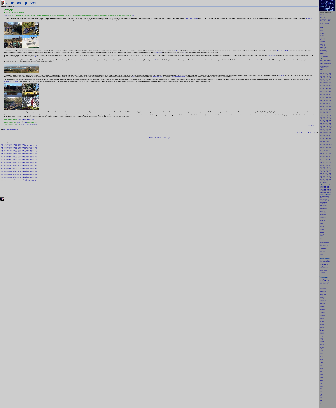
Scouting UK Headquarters (178, 76)
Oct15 (29, 160)
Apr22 (11, 150)
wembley (321, 366)
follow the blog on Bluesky (325, 19)
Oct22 (29, 150)
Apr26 (11, 144)
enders (323, 321)
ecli (320, 377)
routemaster (322, 318)
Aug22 (23, 150)
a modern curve (158, 52)
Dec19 (36, 154)
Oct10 (29, 168)
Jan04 (2, 177)
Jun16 (17, 159)
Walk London (308, 18)
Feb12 (5, 165)
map (33, 119)
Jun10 (17, 168)
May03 (14, 179)
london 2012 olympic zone (325, 261)
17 (29, 124)
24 (36, 124)
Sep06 (26, 174)
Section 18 (6, 15)
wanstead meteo (323, 47)
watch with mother (323, 285)
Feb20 (5, 153)
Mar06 (8, 174)
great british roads (323, 206)
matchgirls (322, 344)
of (10, 81)
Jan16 (2, 159)
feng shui (321, 354)
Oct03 (29, 179)
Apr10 (11, 168)
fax (321, 394)
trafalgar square (323, 215)
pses (322, 377)
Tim (31, 121)
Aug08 (23, 171)
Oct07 (29, 172)
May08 (14, 171)
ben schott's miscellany (324, 282)
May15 (14, 160)
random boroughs (323, 209)
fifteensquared (322, 42)
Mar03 (8, 179)
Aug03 (23, 179)
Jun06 (17, 174)
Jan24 (2, 147)
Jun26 (17, 144)
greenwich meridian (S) (324, 200)
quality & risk (322, 250)
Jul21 (20, 151)
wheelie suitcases (323, 289)
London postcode (271, 55)
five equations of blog (324, 245)
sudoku (321, 389)
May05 (14, 176)
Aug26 (23, 144)
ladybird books (322, 297)
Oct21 (29, 151)
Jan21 (2, 151)
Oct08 (29, 171)
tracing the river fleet (324, 267)
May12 (14, 165)
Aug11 (22, 166)
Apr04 (11, 177)
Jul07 (20, 172)
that (156, 59)
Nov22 (32, 150)
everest (321, 386)
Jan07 (2, 172)
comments (322, 341)
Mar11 (8, 166)
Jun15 (17, 160)
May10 (14, 168)
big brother (322, 330)
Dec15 (36, 160)
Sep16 (26, 159)
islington (321, 368)
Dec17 (36, 157)
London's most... (323, 69)
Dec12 (36, 165)
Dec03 (36, 179)
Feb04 (5, 177)
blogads (321, 376)
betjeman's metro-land (324, 264)
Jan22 (2, 150)
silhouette (6, 81)
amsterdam (322, 324)
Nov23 (32, 148)
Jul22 (20, 150)
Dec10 (36, 168)
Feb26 (5, 144)
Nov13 (32, 163)
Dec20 (36, 153)
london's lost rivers (323, 203)
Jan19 (2, 154)
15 (27, 124)
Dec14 (36, 162)
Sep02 (26, 180)
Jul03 (20, 179)
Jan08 (2, 171)
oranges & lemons (323, 208)
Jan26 (2, 144)
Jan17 (2, 157)
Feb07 (5, 172)
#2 (325, 280)
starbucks (321, 353)
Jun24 (17, 147)
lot (320, 403)
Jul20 (20, 153)
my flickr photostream (324, 23)
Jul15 (20, 160)
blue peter (322, 342)
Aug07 (23, 172)
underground (325, 283)
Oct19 (29, 154)
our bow (321, 27)
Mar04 (8, 177)
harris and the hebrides (324, 263)
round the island (323, 45)
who (323, 338)
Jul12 (20, 165)
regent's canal (322, 223)
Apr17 (11, 157)
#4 (329, 280)
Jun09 (327, 150)
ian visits (321, 30)
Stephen (20, 121)
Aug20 (23, 153)
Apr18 (11, 156)
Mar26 (8, 144)
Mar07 (8, 172)
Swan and (279, 50)
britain (322, 326)
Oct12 (29, 165)
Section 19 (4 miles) (21, 122)
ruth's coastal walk (323, 51)
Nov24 (32, 147)
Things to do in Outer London (326, 60)
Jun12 (17, 165)
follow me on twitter (324, 16)
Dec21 (36, 151)
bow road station (323, 211)
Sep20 (26, 153)
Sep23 (26, 148)
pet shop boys (322, 306)
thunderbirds (322, 316)
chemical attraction (323, 248)
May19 (14, 154)
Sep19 (26, 154)
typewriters (322, 336)
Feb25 (5, 145)
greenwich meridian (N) (324, 199)
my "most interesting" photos (325, 260)
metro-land (322, 232)
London (16, 81)
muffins (321, 388)
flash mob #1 (322, 280)
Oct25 (29, 145)
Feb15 (5, 160)
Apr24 (11, 147)
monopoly (321, 350)
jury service (322, 329)
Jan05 (2, 176)
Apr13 (11, 163)
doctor (321, 338)
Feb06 (5, 174)
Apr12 (11, 165)
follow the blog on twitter (325, 17)
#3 (327, 280)
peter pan (321, 351)
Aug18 (23, 156)
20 (31, 124)
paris (320, 401)
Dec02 (36, 180)
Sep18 (26, 156)
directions (29, 119)
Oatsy (27, 121)
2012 (324, 303)
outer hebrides (322, 301)
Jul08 (20, 171)
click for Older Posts (305, 132)
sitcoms (321, 382)
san (320, 315)
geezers (325, 279)
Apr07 (11, 172)
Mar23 (8, 148)
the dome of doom (323, 247)
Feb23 (5, 148)
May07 (14, 172)
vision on (321, 360)
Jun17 (17, 157)
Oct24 (29, 147)
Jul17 (20, 157)
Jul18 (20, 156)
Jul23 (20, 148)
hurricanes (322, 345)
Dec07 (36, 172)
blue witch (322, 35)
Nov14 (32, 162)
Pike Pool (285, 50)
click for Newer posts (10, 130)
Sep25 (26, 145)
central (12, 81)
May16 (14, 159)
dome (321, 398)
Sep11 (25, 166)
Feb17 (5, 157)
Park (283, 75)
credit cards (322, 327)
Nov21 (32, 151)
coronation (322, 339)
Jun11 (17, 166)
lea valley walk (322, 220)
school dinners (322, 304)
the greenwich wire (323, 53)
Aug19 (23, 154)
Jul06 (20, 174)
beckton (321, 374)
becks (321, 397)
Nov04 (32, 177)
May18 (14, 156)
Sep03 (26, 179)
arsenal (321, 380)
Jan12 (2, 165)
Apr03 (11, 179)
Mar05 (8, 176)
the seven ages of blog (324, 242)
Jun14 (17, 162)
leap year (321, 356)
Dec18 (36, 156)
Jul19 (20, 154)
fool (322, 256)
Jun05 (17, 176)
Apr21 (11, 151)
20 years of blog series (324, 66)
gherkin (321, 383)
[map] (133, 15)
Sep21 (26, 151)
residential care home (37, 56)
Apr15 (11, 160)
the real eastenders (323, 202)
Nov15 (32, 160)
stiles (258, 59)
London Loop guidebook (192, 18)
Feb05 (5, 176)
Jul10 (20, 168)
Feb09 (327, 152)
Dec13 (36, 163)
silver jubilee (322, 226)
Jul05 (20, 176)
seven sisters (322, 272)
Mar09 (324, 152)
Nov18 (32, 156)
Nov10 (32, 168)
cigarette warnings (323, 286)
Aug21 (23, 151)
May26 (14, 144)
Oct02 (30, 180)
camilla (321, 391)
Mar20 (8, 153)
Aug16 (23, 159)
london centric (322, 38)
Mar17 (8, 157)
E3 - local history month (324, 197)
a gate (133, 76)
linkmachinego (322, 44)
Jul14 (20, 162)
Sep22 (26, 150)
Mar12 (8, 165)
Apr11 (11, 166)
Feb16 (5, 159)
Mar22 (8, 150)
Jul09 (324, 150)
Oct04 (29, 177)
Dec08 (36, 171)
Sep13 (26, 163)
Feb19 (5, 154)
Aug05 (23, 176)
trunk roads (322, 323)
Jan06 (2, 174)
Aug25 (23, 145)
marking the (322, 266)
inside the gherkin (323, 270)
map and (24, 119)
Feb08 (5, 171)
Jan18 (2, 156)
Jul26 (20, 144)
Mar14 (8, 162)
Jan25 (2, 145)
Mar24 (8, 147)
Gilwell (280, 75)
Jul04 (20, 177)
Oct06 (29, 174)
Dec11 (35, 166)
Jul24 (20, 147)
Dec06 (36, 174)
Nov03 (32, 179)
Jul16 (20, 159)
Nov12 (32, 165)
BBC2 (321, 400)
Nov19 (32, 154)
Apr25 (11, 145)
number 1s (322, 333)
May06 (14, 174)
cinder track (79, 59)
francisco (323, 315)
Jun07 (17, 172)
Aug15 (23, 160)
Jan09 (330, 152)
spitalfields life (322, 41)
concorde (321, 365)
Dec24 (36, 147)
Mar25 (8, 145)
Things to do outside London (325, 61)
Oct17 (29, 157)
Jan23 (2, 148)
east (320, 321)
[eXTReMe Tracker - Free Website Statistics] (2, 200)
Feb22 (5, 150)
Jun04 (17, 177)
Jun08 (17, 171)
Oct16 (29, 159)
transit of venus (323, 292)
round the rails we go (324, 54)
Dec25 (36, 145)
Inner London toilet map (324, 64)
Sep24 (26, 147)
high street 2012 (323, 212)
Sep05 (26, 176)
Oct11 (29, 166)
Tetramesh (38, 121)
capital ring (322, 234)
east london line (323, 218)
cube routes (322, 229)
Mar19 (8, 154)
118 (320, 404)
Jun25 (17, 145)
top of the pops (323, 294)
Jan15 (2, 160)
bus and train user (323, 50)
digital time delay (323, 288)
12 (23, 124)
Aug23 (23, 148)
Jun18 (17, 156)
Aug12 (23, 165)
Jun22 (17, 150)
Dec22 (36, 150)
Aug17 (23, 157)
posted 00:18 (311, 125)
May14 (14, 162)
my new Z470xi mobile (324, 244)
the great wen (322, 36)
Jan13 (2, 163)
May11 (14, 166)
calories (321, 385)
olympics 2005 (322, 221)
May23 (14, 148)
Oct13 (29, 163)
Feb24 (5, 147)
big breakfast (322, 312)
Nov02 (32, 180)
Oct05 (29, 176)
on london (322, 33)
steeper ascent (102, 112)
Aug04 (23, 177)
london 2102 (322, 251)
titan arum (322, 335)
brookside (321, 348)
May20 (14, 153)
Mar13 (8, 163)
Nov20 (32, 153)
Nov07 (32, 172)
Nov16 (32, 159)
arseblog (321, 29)
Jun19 (17, 154)
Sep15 (26, 160)
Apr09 (321, 152)
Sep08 (26, 171)
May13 (14, 163)
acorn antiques (323, 298)
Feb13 (5, 163)
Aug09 (321, 150)
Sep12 (26, 165)
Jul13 (20, 163)
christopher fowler (323, 48)
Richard (43, 121)
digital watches (323, 300)
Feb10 (5, 168)
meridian (326, 266)
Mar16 (8, 159)
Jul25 (20, 145)
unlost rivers (322, 228)
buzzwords (322, 347)
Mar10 (8, 168)
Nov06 (32, 174)
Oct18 (29, 156)
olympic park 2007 (323, 205)
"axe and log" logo (157, 76)
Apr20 (11, 153)
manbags (321, 357)
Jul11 (20, 166)
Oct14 (29, 162)
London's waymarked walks (325, 63)
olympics (321, 303)
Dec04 (36, 177)
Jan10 (2, 168)
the (174, 50)
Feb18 (5, 156)
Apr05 (11, 176)
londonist (321, 32)
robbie (321, 395)
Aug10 (23, 168)
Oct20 (29, 153)
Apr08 (11, 171)
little (320, 326)
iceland (321, 273)
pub (178, 50)
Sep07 (26, 172)
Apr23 (11, 148)
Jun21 (17, 151)
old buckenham (323, 295)
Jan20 (2, 153)
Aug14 (23, 162)
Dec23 (36, 148)
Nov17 (32, 157)
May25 (14, 145)
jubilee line (322, 332)
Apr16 (11, 159)
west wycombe (322, 307)
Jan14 (2, 162)
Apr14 (11, 162)
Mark (24, 121)
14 (25, 124)
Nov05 (32, 176)
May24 (14, 147)
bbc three (321, 359)
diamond (321, 279)
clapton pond (322, 313)
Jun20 (17, 153)
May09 (330, 150)
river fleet (321, 235)
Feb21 (5, 151)
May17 (14, 157)
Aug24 (23, 147)
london (321, 283)
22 (33, 124)
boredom (321, 254)
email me (322, 14)
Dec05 (36, 176)
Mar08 (8, 171)
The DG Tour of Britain (324, 67)
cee (320, 394)
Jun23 (17, 148)
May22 (14, 150)
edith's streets (322, 39)
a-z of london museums (324, 196)
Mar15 (8, 160)
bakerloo (321, 238)
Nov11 (32, 166)
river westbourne (323, 214)
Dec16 (36, 159)
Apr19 (11, 154)
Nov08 (32, 171)
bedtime (321, 371)
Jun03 (17, 179)
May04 (14, 177)
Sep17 (26, 157)
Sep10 (26, 168)
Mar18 (8, 156)
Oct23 (29, 148)
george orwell (322, 310)
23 (34, 124)
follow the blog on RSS (325, 20)
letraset (321, 379)
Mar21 (8, 151)
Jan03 (2, 179)
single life (321, 253)
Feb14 (5, 162)
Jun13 (17, 163)
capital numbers (323, 217)
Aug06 (23, 174)
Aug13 (23, 163)
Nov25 (32, 145)
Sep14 (26, 162)
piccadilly (321, 237)
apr (320, 256)
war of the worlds (323, 291)
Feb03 (5, 179)
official (19, 119)
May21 (14, 151)
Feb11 (5, 166)
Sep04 (26, 177)
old (176, 50)
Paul (33, 121)
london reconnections (324, 56)
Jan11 (2, 166)
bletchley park (322, 309)
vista (184, 52)
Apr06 (11, 174)
